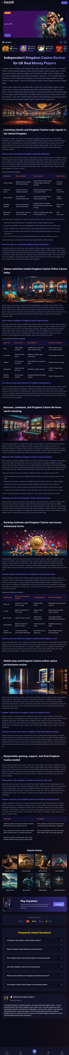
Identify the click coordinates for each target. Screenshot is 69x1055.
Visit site (9, 861)
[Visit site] (34, 1051)
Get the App (58, 904)
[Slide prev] (61, 42)
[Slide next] (65, 42)
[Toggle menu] (2, 2)
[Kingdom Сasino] (7, 2)
